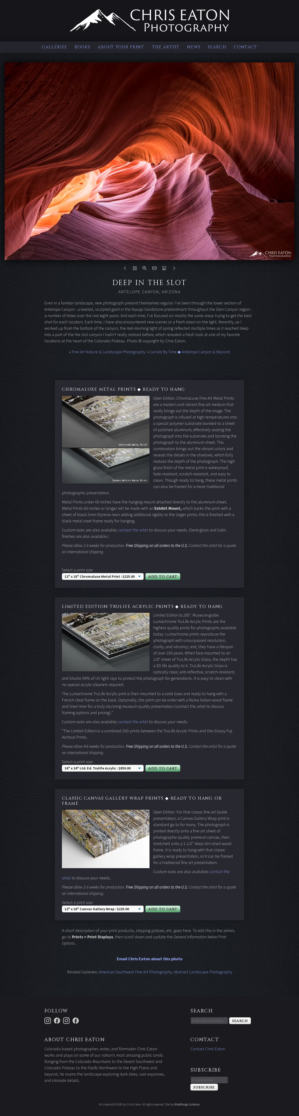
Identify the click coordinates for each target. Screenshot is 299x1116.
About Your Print (121, 47)
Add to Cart (162, 576)
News (193, 47)
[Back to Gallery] (134, 269)
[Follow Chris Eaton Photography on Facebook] (76, 1020)
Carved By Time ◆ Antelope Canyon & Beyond (190, 351)
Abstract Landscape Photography (203, 972)
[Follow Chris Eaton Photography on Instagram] (48, 1020)
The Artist (166, 47)
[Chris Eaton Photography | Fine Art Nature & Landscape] (149, 28)
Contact (245, 47)
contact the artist (133, 530)
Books (82, 47)
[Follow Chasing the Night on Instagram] (67, 1020)
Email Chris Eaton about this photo (149, 958)
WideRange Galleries (186, 1104)
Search (217, 47)
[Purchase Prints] (164, 269)
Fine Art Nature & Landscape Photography (108, 351)
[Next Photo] (174, 269)
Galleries (54, 47)
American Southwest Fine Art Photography (135, 972)
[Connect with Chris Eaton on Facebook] (57, 1020)
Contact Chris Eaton (207, 1048)
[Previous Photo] (125, 269)
